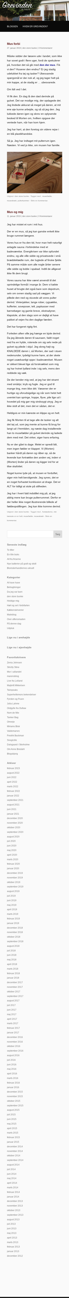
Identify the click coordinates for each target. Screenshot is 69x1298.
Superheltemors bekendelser (21, 694)
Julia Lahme (13, 703)
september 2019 (15, 886)
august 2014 (13, 1164)
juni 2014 (11, 1174)
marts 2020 (12, 859)
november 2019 (15, 877)
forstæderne (47, 512)
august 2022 (13, 773)
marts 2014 (12, 1187)
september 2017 (15, 996)
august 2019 (13, 891)
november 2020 (15, 823)
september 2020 (15, 832)
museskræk (12, 201)
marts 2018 (12, 969)
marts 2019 (12, 914)
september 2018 (15, 941)
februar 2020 (13, 864)
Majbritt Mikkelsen (16, 685)
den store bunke (29, 48)
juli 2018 (11, 950)
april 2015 (12, 1128)
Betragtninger (14, 587)
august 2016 (13, 1055)
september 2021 (15, 800)
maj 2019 (11, 905)
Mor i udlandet (14, 672)
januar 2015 (13, 1142)
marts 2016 (12, 1078)
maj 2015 (11, 1123)
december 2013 (15, 1201)
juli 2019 (11, 896)
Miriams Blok (13, 726)
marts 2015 (12, 1132)
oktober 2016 (13, 1046)
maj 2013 (11, 1233)
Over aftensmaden (16, 619)
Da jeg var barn (14, 592)
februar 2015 (13, 1137)
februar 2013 (13, 1246)
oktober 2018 (13, 937)
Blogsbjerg (12, 753)
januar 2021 (13, 814)
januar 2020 (13, 868)
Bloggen (12, 26)
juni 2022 (11, 777)
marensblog (13, 676)
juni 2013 (11, 1228)
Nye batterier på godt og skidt (21, 563)
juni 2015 (11, 1119)
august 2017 (13, 1000)
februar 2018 (13, 973)
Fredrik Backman (15, 735)
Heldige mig (13, 601)
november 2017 (15, 987)
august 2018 (13, 946)
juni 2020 (11, 845)
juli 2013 (11, 1224)
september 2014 (15, 1160)
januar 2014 (13, 1196)
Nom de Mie (13, 712)
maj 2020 (11, 850)
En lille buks (13, 554)
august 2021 (13, 804)
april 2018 (12, 964)
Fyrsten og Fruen (15, 699)
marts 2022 (12, 786)
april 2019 (12, 909)
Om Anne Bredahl (16, 749)
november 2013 (15, 1205)
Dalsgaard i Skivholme (18, 744)
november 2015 (15, 1096)
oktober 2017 (13, 991)
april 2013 (12, 1237)
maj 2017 (11, 1014)
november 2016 (15, 1041)
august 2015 (13, 1110)
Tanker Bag (12, 717)
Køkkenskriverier (15, 610)
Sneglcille (12, 740)
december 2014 (15, 1146)
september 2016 (15, 1051)
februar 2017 (13, 1028)
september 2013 (15, 1215)
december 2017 (15, 982)
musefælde (47, 196)
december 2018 (15, 928)
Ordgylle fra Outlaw (16, 708)
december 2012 (15, 1256)
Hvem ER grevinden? (35, 26)
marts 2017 (12, 1023)
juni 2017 (11, 1010)
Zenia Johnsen (14, 662)
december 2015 (15, 1091)
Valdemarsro (13, 731)
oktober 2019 (13, 882)
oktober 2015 (13, 1101)
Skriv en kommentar (39, 201)
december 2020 (15, 818)
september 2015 (15, 1105)
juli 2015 (11, 1114)
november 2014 (15, 1151)
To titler (10, 550)
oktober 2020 (13, 827)
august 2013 (13, 1219)
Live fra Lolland (14, 681)
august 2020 (13, 836)
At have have (13, 582)
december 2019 (15, 873)
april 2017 (12, 1019)
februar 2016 (13, 1082)
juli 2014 (11, 1169)
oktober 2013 (13, 1210)
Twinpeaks (12, 690)
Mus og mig (15, 212)
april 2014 (12, 1183)
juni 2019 (11, 900)
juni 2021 (11, 809)
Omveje (11, 721)
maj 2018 (11, 959)
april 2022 (12, 782)
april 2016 (12, 1073)
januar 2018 (13, 978)
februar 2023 (13, 768)
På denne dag (14, 623)
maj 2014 (11, 1178)
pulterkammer (23, 201)
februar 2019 (13, 918)
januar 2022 (13, 795)
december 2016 (15, 1037)
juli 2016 (11, 1060)
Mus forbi (13, 43)
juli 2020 (11, 841)
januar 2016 (13, 1087)
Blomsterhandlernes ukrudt (20, 568)
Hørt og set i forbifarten (18, 605)
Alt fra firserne (14, 559)
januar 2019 (13, 923)
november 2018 (15, 932)
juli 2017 (11, 1005)
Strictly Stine (13, 667)
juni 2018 (11, 955)
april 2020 (12, 855)
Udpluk (10, 628)
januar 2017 (13, 1032)
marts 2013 (12, 1242)
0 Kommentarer (45, 48)
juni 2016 (11, 1064)
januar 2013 (13, 1251)
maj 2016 (11, 1069)
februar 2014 (13, 1192)
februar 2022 (13, 791)
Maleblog (11, 614)
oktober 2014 (13, 1155)
